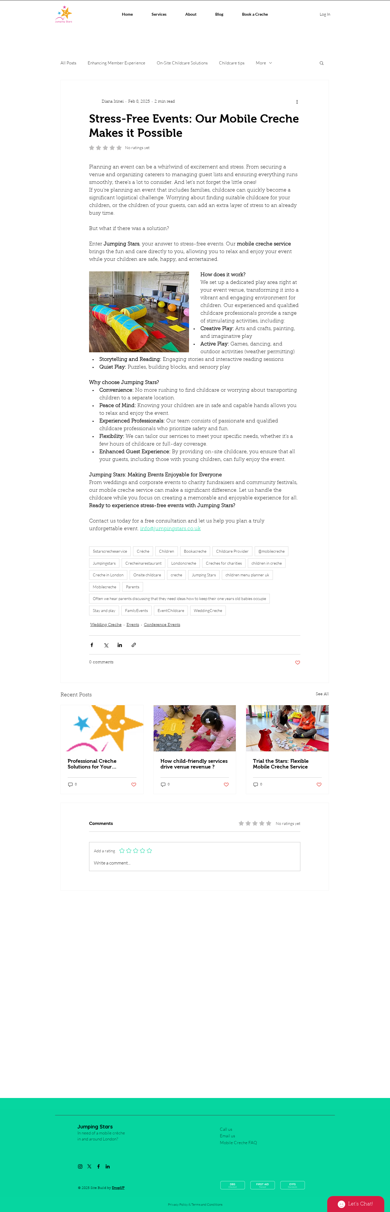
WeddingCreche (208, 610)
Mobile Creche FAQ (238, 1142)
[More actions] (296, 101)
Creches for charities (224, 563)
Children (166, 551)
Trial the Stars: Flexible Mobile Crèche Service (281, 764)
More (261, 63)
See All (322, 694)
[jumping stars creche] (102, 728)
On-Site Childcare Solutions (182, 63)
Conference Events (162, 625)
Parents (132, 586)
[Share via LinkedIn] (119, 645)
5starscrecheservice (110, 551)
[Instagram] (80, 1166)
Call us (226, 1129)
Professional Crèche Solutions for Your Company (92, 764)
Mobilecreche (104, 586)
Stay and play (104, 610)
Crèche (143, 551)
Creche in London (108, 574)
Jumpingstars (104, 563)
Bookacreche (195, 551)
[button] (321, 62)
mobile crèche (112, 1133)
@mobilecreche (271, 551)
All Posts (68, 63)
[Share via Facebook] (92, 645)
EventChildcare (171, 610)
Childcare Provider (232, 551)
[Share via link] (133, 645)
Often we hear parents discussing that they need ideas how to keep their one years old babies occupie (179, 598)
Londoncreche (183, 563)
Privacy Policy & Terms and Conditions (195, 1204)
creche (176, 574)
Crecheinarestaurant (143, 563)
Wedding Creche (106, 625)
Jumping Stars (204, 574)
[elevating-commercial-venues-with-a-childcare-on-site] (195, 728)
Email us (227, 1135)
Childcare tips (231, 63)
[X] (89, 1166)
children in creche (267, 563)
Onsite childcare (147, 574)
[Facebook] (98, 1166)
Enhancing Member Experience (116, 63)
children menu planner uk (247, 574)
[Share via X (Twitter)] (105, 645)
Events (132, 625)
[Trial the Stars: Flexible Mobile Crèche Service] (287, 728)
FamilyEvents (136, 610)
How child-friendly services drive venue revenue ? (194, 764)
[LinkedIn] (107, 1166)
